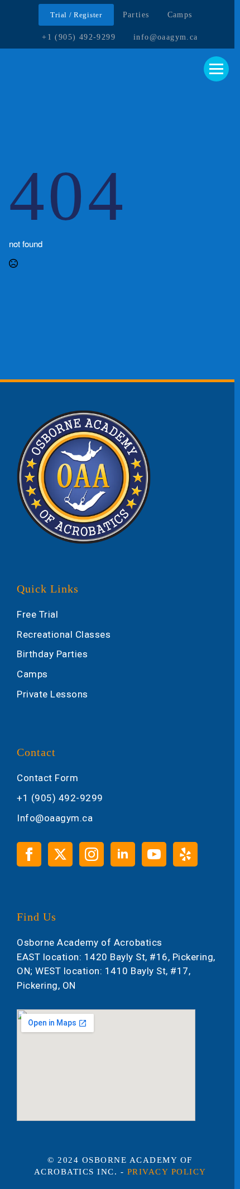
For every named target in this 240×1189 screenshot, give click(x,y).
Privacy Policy (167, 1171)
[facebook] (29, 854)
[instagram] (91, 854)
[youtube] (154, 854)
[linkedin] (123, 854)
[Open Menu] (216, 68)
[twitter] (60, 854)
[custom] (185, 854)
